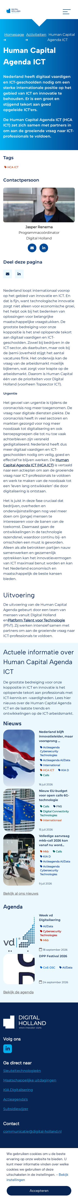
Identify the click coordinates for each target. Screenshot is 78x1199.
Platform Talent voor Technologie (36, 620)
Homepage (14, 35)
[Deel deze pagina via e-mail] (7, 274)
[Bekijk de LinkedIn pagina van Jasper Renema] (43, 248)
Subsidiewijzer (15, 1109)
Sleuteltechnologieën (22, 1071)
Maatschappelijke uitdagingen (29, 1080)
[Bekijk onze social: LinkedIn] (7, 1048)
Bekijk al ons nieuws (20, 893)
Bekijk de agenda (18, 992)
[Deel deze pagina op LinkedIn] (19, 274)
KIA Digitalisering (18, 1090)
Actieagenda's (15, 1099)
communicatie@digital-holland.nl (32, 1131)
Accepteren (39, 1191)
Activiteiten (36, 35)
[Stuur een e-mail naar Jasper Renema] (32, 248)
